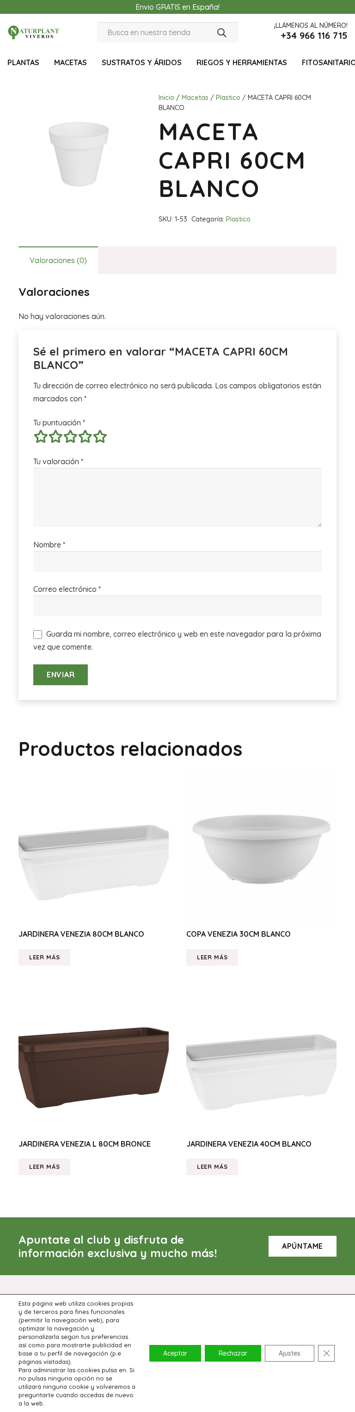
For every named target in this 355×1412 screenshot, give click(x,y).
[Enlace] (34, 32)
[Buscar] (221, 32)
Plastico (228, 97)
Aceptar (175, 1353)
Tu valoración (58, 461)
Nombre (49, 544)
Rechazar (233, 1353)
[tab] (58, 260)
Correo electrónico (67, 589)
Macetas (195, 97)
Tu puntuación (59, 422)
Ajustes (289, 1353)
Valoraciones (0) (58, 260)
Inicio (166, 97)
